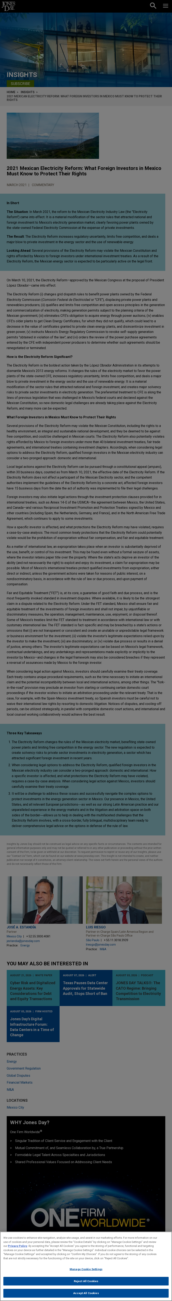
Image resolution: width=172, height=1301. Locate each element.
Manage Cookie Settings (86, 1269)
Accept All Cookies (86, 1293)
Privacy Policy (17, 1245)
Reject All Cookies (86, 1281)
